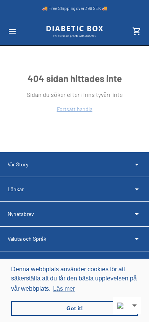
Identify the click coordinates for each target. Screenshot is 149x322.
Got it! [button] (74, 308)
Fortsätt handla (74, 109)
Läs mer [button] (64, 288)
